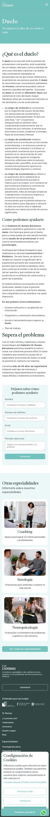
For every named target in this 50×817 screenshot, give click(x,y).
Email (7, 425)
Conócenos (7, 726)
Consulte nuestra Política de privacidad (24, 782)
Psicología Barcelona (11, 747)
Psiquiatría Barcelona (11, 751)
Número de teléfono (15, 412)
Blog (4, 734)
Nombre (9, 399)
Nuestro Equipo (9, 731)
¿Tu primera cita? (9, 718)
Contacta (25, 687)
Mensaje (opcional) (14, 438)
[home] (7, 4)
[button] (46, 4)
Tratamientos (8, 722)
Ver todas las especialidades (24, 649)
